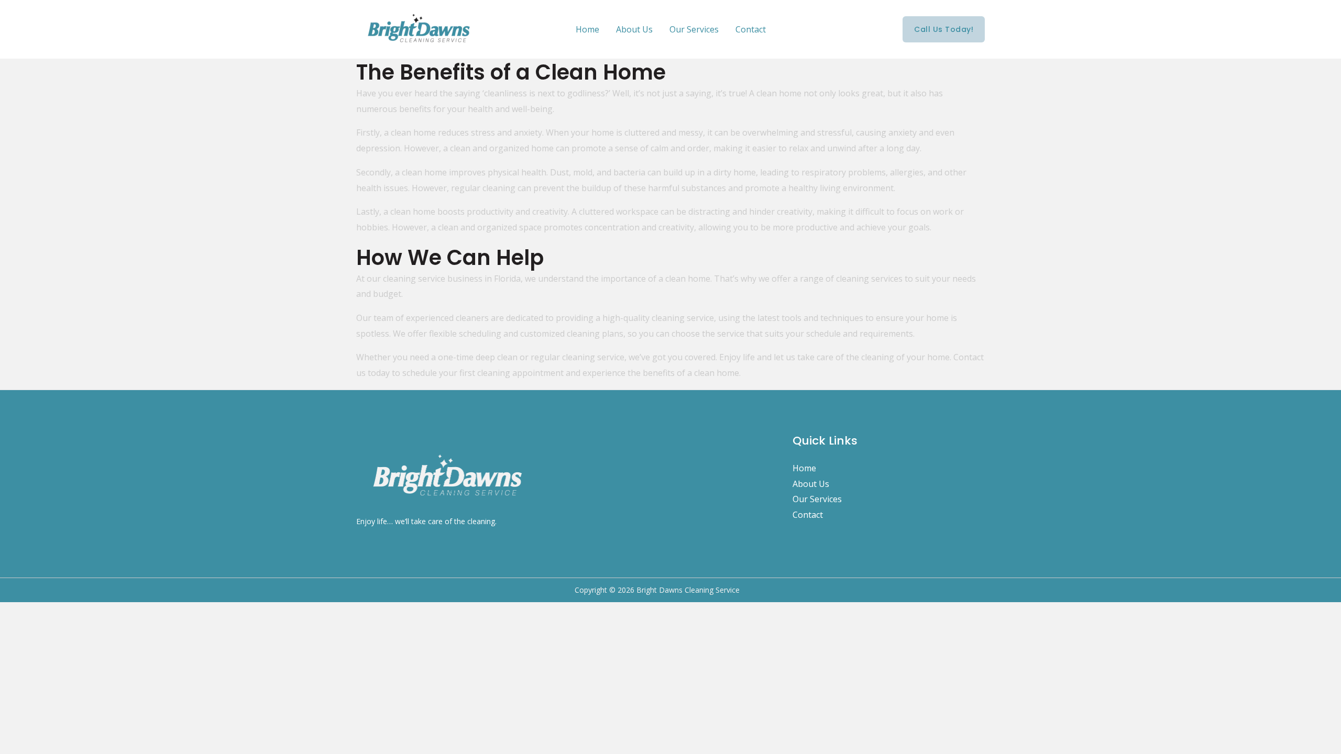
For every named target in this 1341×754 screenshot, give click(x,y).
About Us (634, 29)
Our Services (694, 29)
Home (587, 29)
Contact (750, 29)
